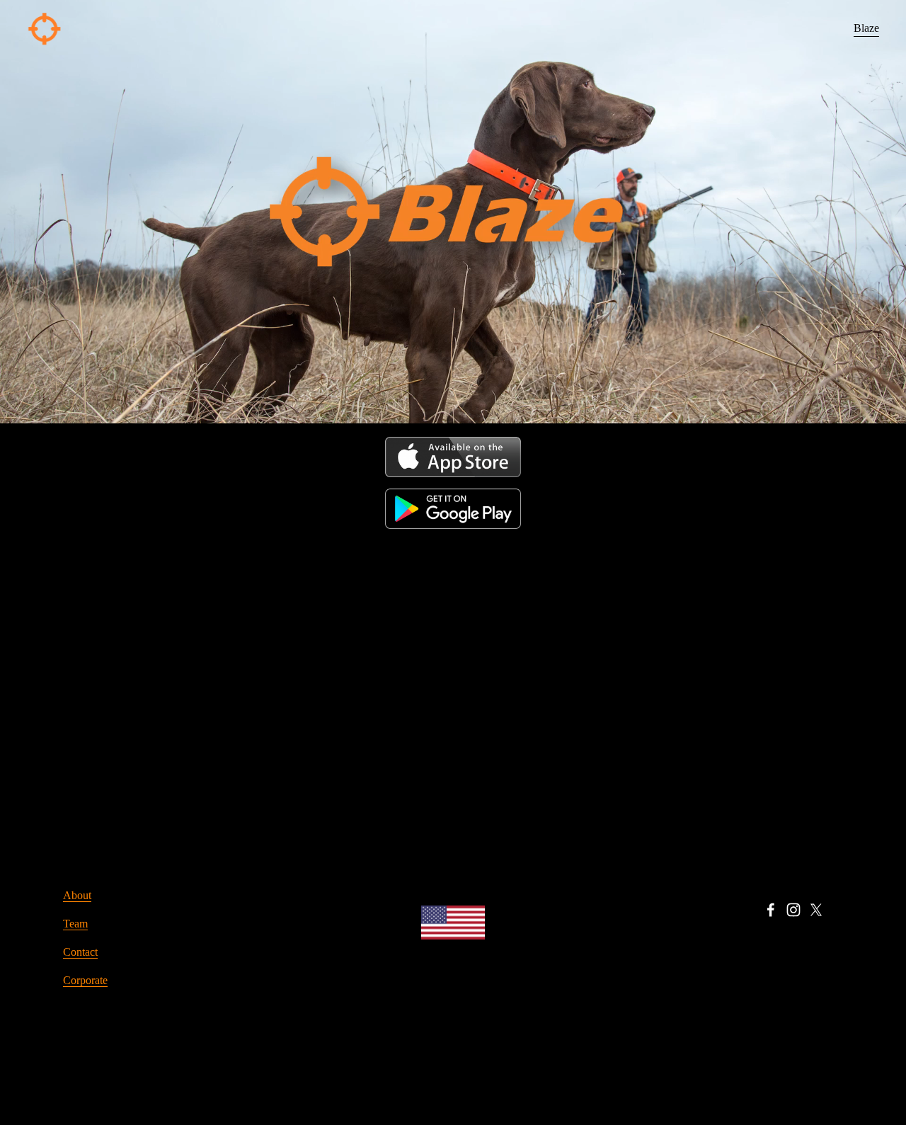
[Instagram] (793, 910)
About (77, 895)
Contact (80, 952)
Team (75, 924)
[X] (816, 910)
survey (521, 601)
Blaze (866, 28)
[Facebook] (771, 910)
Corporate (85, 980)
